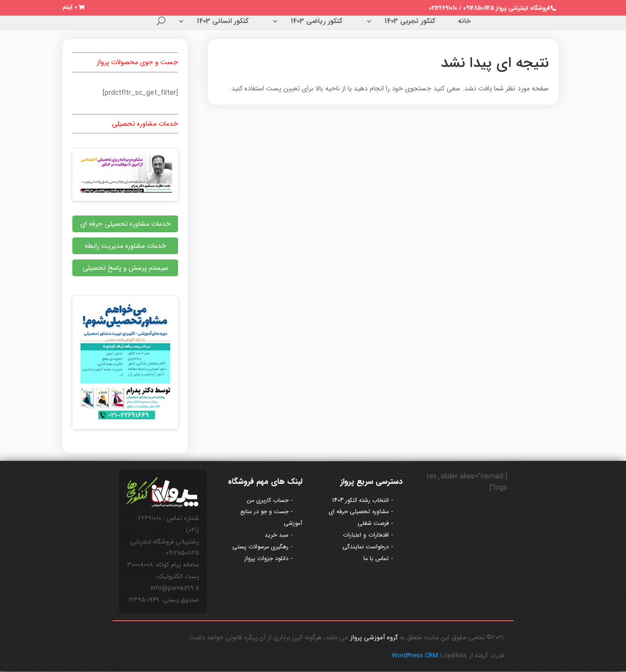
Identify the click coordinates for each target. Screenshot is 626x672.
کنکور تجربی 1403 (409, 22)
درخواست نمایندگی (365, 546)
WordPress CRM (416, 655)
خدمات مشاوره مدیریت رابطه (125, 245)
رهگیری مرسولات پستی (260, 546)
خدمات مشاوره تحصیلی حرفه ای (125, 223)
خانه (464, 22)
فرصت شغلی (373, 523)
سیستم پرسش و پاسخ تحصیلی (125, 267)
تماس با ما (376, 558)
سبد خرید (277, 535)
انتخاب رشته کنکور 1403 (360, 500)
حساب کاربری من (268, 500)
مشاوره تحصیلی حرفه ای (359, 511)
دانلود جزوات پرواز (267, 558)
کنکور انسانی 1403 (222, 22)
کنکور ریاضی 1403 (316, 22)
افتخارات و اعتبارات (366, 535)
